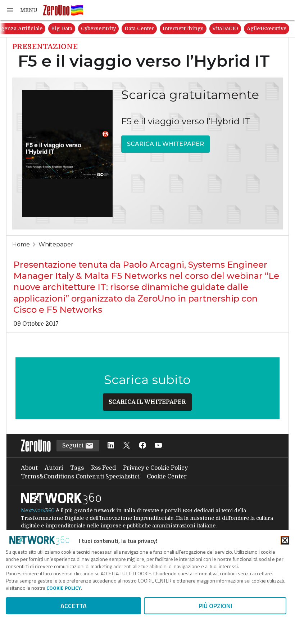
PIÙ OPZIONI (215, 606)
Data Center (139, 28)
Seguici (73, 445)
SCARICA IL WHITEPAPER (165, 143)
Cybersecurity (98, 28)
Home (21, 244)
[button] (21, 10)
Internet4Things (183, 28)
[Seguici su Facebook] (142, 445)
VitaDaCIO (225, 28)
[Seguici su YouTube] (158, 445)
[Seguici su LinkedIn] (110, 445)
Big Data (61, 28)
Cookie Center (167, 476)
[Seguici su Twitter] (126, 445)
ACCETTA (73, 606)
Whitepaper (55, 244)
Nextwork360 (38, 510)
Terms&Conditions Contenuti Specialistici (80, 476)
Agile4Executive (266, 28)
